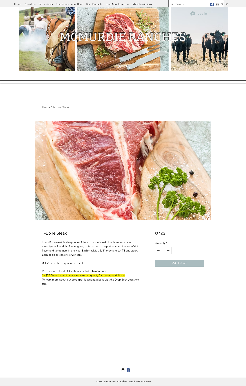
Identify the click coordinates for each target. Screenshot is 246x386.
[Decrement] (157, 250)
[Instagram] (217, 4)
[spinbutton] (163, 250)
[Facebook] (212, 4)
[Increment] (168, 250)
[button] (225, 3)
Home (46, 107)
